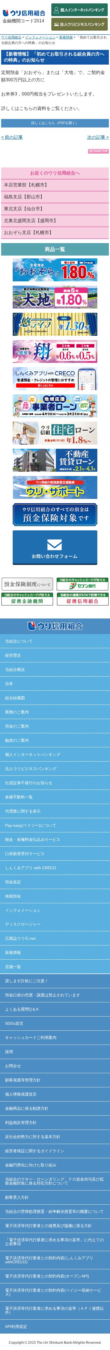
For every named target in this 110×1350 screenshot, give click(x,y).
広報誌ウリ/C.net (20, 938)
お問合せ (13, 1066)
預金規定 (13, 882)
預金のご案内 (17, 726)
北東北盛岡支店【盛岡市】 (31, 220)
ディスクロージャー (23, 924)
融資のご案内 (17, 740)
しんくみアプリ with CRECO (30, 868)
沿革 (9, 683)
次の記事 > (98, 137)
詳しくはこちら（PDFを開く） (55, 123)
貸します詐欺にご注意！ (27, 981)
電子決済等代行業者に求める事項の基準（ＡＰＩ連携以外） (54, 1310)
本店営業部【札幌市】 (26, 184)
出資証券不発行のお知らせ (28, 783)
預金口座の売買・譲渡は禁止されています (42, 995)
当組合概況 (15, 669)
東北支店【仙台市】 (24, 208)
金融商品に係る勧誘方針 (27, 1108)
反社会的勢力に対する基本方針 (32, 1136)
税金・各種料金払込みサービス (32, 839)
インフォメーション (40, 37)
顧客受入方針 (17, 1197)
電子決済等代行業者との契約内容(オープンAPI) (47, 1276)
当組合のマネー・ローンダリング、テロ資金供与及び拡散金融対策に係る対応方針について (54, 1181)
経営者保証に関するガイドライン (34, 1151)
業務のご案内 (17, 712)
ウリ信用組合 (11, 37)
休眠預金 (13, 896)
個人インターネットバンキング (32, 754)
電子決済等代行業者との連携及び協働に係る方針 (48, 1225)
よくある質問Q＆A (21, 1009)
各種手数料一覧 (19, 797)
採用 (9, 1051)
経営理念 (13, 655)
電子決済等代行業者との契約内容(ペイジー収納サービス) (53, 1292)
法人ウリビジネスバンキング (30, 768)
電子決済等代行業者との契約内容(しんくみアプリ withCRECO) (49, 1260)
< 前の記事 (12, 137)
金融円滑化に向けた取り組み (30, 1165)
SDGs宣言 (14, 1023)
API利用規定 (16, 1326)
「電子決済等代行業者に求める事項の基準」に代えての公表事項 (54, 1242)
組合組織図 (15, 698)
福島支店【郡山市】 (24, 196)
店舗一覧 (13, 966)
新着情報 (66, 37)
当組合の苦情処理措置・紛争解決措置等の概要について (54, 1211)
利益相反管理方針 (21, 1122)
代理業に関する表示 (23, 811)
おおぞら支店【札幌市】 (29, 232)
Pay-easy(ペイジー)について (30, 825)
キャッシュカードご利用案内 (30, 1037)
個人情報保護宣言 (21, 1094)
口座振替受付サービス (25, 853)
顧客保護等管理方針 (23, 1080)
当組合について (19, 641)
